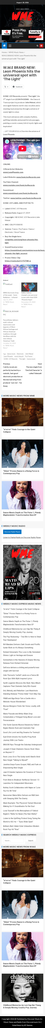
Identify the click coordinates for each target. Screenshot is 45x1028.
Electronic (20, 354)
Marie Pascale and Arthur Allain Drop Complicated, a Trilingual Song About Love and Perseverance (21, 717)
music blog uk (19, 356)
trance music (31, 359)
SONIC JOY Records (10, 359)
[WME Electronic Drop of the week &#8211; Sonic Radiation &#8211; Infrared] (11, 287)
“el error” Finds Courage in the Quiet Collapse (21, 609)
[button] (10, 46)
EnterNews (16, 1025)
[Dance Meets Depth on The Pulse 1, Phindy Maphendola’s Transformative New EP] (22, 495)
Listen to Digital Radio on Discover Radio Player (22, 537)
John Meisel (29, 354)
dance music (11, 354)
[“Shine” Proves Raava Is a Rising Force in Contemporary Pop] (22, 454)
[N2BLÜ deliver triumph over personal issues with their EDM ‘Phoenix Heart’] (29, 287)
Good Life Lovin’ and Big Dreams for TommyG (21, 732)
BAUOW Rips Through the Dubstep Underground (22, 745)
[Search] (37, 45)
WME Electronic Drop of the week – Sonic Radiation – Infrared (11, 295)
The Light (22, 359)
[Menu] (10, 46)
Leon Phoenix (8, 356)
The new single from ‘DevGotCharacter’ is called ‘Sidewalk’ (33, 368)
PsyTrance (28, 356)
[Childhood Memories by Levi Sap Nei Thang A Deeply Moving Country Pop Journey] (22, 988)
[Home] (4, 45)
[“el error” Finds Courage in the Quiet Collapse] (22, 412)
